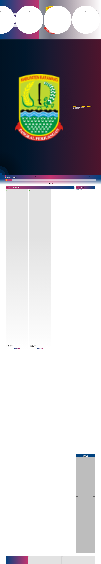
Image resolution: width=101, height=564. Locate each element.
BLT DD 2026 (14, 177)
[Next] (94, 496)
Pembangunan (8, 177)
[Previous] (77, 496)
